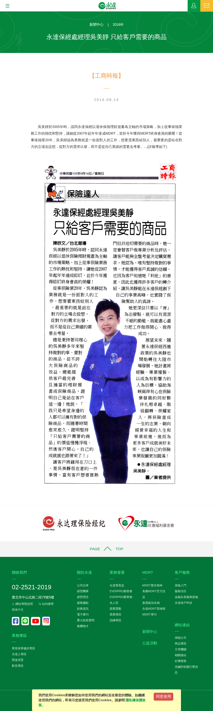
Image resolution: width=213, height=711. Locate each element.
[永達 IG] (46, 621)
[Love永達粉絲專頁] (16, 621)
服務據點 (83, 602)
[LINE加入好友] (26, 621)
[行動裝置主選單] (6, 6)
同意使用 (163, 696)
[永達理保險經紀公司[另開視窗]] (74, 523)
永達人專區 (19, 654)
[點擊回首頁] (107, 6)
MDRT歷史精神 (152, 585)
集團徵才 (83, 626)
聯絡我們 (206, 6)
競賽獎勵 (115, 608)
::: (1, 13)
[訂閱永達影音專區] (36, 621)
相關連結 (180, 655)
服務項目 (180, 591)
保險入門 (180, 585)
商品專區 (180, 643)
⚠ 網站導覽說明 (22, 603)
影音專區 (18, 665)
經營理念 (83, 597)
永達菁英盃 (117, 585)
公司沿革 (83, 585)
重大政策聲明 (85, 620)
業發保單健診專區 (23, 648)
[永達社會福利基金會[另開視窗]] (146, 523)
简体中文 (18, 609)
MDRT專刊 (149, 614)
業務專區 (194, 6)
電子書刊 (83, 614)
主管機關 (180, 649)
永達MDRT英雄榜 (153, 608)
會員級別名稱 (151, 602)
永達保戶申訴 (183, 602)
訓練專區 (115, 620)
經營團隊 (83, 591)
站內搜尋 (47, 603)
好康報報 (180, 661)
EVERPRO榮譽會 (121, 591)
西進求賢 (18, 660)
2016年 (118, 25)
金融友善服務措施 (186, 597)
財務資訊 (83, 608)
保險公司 (180, 637)
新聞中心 (96, 25)
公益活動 (149, 643)
